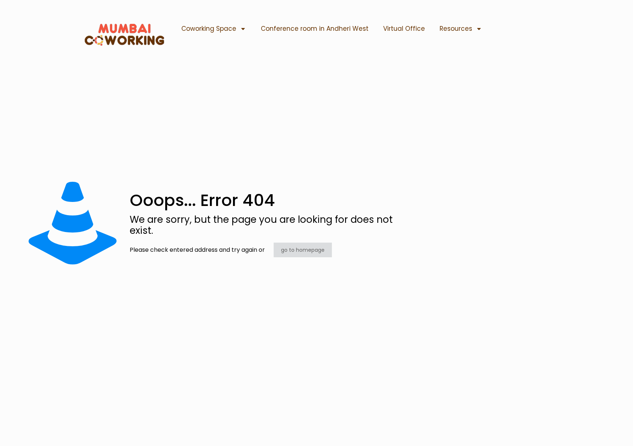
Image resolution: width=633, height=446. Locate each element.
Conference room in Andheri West (315, 28)
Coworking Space (208, 28)
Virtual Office (404, 28)
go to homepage (303, 250)
